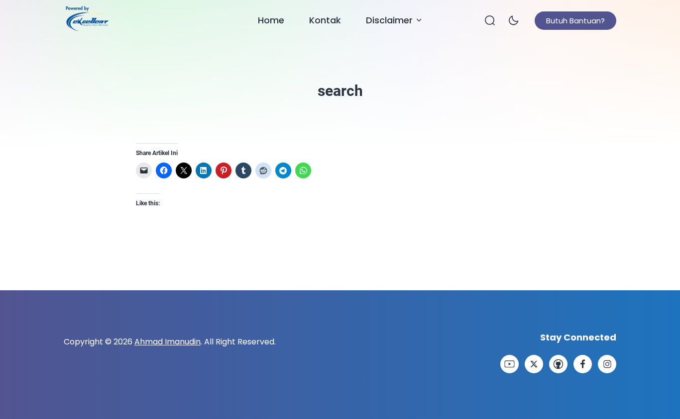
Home (271, 20)
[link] (509, 364)
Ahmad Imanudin (167, 341)
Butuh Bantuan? (575, 20)
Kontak (325, 20)
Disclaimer (389, 20)
